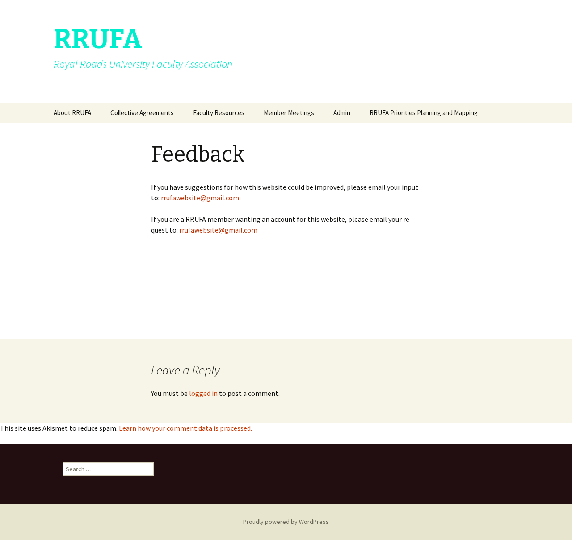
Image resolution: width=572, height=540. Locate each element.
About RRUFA (72, 112)
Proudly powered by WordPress (286, 522)
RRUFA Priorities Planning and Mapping (424, 112)
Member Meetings (289, 112)
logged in (203, 393)
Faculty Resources (218, 112)
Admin (341, 112)
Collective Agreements (142, 112)
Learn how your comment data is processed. (185, 428)
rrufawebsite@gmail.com (200, 197)
